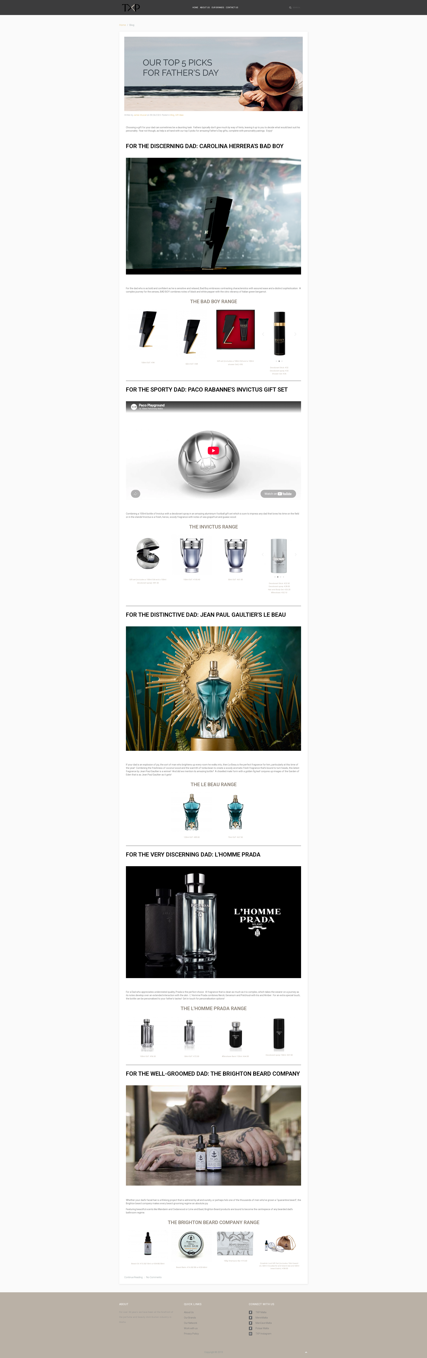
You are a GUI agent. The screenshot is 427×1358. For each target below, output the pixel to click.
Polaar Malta (262, 1328)
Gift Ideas (179, 115)
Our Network (190, 1323)
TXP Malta (261, 1312)
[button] (263, 334)
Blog (172, 115)
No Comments (154, 1277)
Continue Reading (133, 1277)
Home (122, 25)
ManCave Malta (264, 1323)
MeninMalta (262, 1317)
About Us (189, 1312)
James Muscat (140, 115)
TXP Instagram (263, 1333)
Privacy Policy (191, 1333)
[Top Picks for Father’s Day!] (213, 73)
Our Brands (190, 1317)
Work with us (191, 1328)
